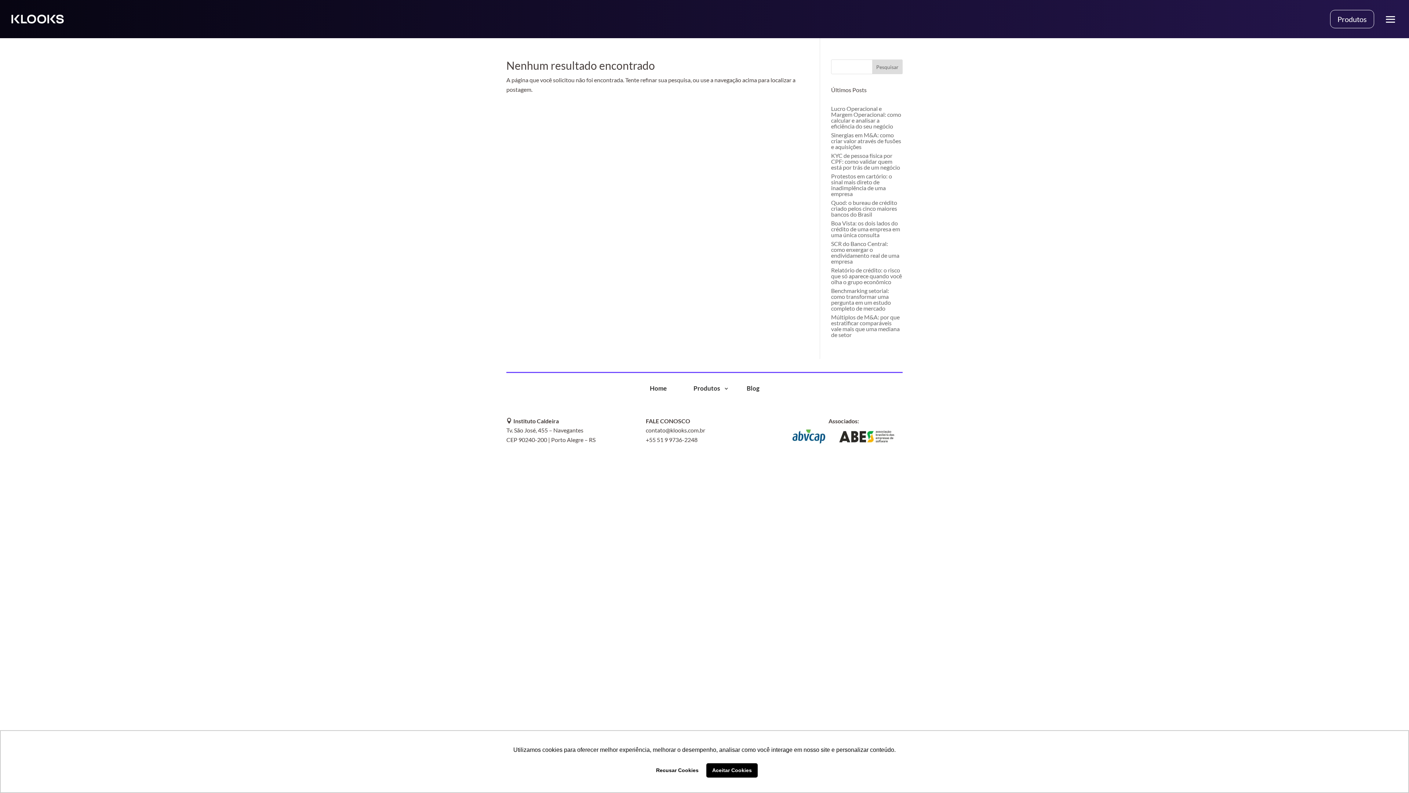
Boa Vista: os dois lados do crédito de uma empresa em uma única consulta (865, 229)
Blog (753, 388)
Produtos (1352, 19)
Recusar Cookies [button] (677, 770)
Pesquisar (887, 67)
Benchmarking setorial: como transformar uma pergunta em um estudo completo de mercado (861, 299)
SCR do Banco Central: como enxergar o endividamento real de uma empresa (865, 252)
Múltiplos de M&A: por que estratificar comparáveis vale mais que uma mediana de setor (865, 326)
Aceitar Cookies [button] (732, 770)
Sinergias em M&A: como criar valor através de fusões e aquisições (866, 140)
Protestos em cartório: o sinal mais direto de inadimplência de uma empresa (861, 185)
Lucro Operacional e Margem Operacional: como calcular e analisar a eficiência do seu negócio (866, 117)
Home (658, 388)
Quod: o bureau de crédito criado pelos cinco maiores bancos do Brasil (864, 208)
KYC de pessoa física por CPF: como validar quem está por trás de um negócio (865, 161)
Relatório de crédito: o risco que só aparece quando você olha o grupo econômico (866, 276)
